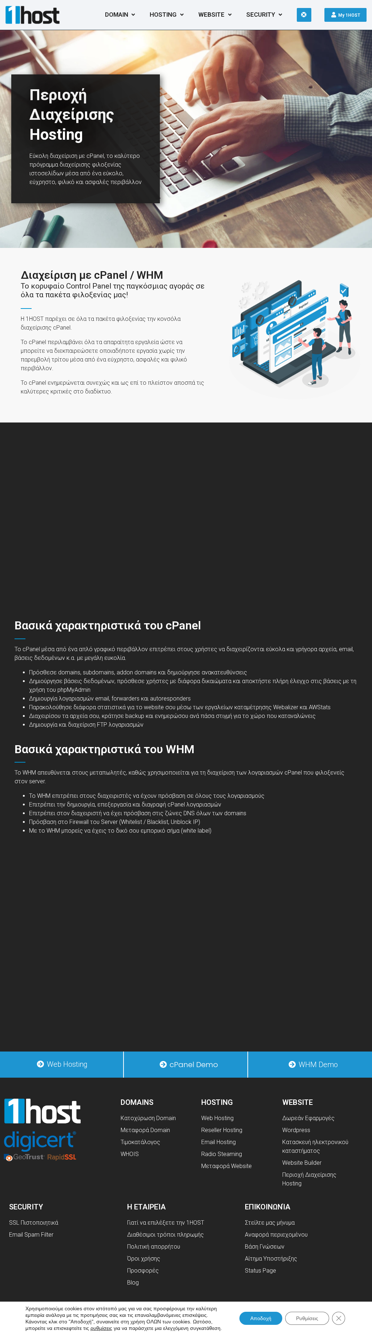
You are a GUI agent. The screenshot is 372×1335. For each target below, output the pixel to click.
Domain (116, 14)
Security (260, 14)
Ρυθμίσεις (307, 1318)
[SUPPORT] (304, 15)
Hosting (163, 14)
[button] (61, 1064)
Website (211, 14)
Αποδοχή (260, 1318)
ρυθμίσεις (101, 1328)
